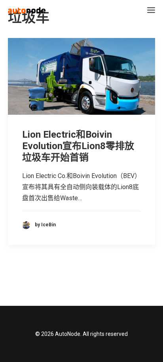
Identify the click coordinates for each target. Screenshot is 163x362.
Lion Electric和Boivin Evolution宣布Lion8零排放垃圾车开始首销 (78, 146)
